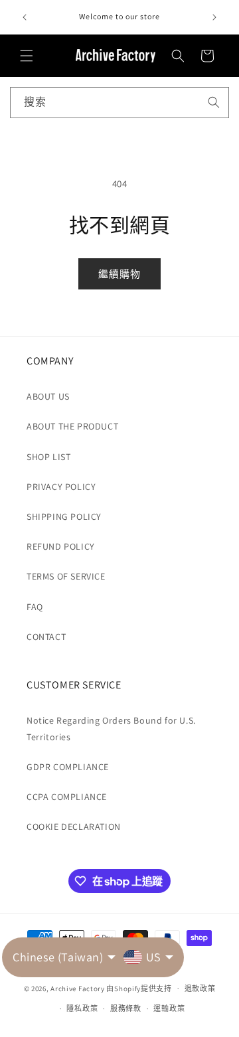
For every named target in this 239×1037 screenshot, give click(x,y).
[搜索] (213, 102)
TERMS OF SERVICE (66, 576)
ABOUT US (48, 396)
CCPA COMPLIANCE (67, 797)
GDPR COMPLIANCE (68, 767)
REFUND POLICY (61, 546)
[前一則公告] (24, 17)
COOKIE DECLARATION (74, 827)
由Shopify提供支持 (138, 988)
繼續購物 (119, 274)
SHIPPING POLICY (64, 516)
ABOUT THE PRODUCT (72, 426)
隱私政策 (82, 1008)
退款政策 (200, 988)
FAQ (35, 607)
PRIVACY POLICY (61, 487)
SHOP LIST (48, 457)
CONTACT (46, 637)
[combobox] (119, 103)
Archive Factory (77, 988)
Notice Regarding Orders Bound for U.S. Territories (111, 728)
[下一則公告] (214, 17)
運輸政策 (169, 1008)
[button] (26, 55)
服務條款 (125, 1008)
